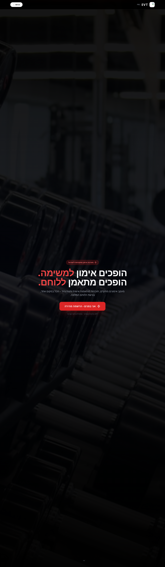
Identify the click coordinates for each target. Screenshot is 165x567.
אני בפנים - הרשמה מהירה (80, 306)
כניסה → (16, 4)
